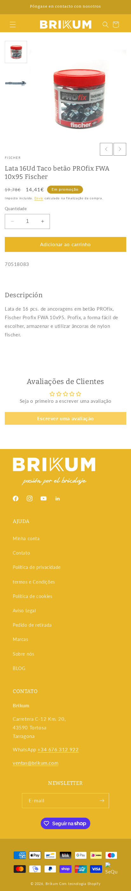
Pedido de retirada (32, 625)
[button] (13, 25)
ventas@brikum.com (35, 763)
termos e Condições (34, 582)
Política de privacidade (37, 567)
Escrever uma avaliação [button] (65, 418)
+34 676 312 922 (58, 749)
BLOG (19, 668)
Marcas (20, 639)
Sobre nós (23, 654)
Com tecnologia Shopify (79, 883)
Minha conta (26, 538)
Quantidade (16, 208)
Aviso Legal (24, 610)
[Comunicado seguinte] (119, 7)
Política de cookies (32, 596)
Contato (21, 553)
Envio (39, 198)
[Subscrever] (102, 800)
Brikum (51, 883)
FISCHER (13, 157)
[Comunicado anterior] (12, 7)
